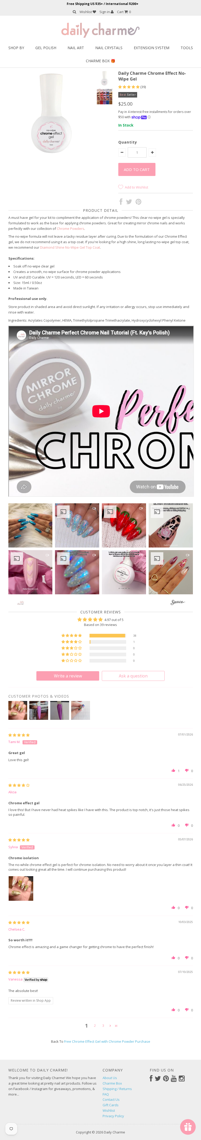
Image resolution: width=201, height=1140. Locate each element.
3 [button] (103, 1025)
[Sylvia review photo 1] (21, 888)
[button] (129, 86)
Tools (187, 47)
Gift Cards (111, 1105)
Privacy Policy (113, 1116)
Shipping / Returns (117, 1088)
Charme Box (112, 1083)
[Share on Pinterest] (138, 203)
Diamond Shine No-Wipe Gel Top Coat (70, 247)
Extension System (151, 47)
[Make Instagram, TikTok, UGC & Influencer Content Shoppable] (178, 603)
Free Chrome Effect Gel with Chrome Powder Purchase (107, 1041)
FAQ (106, 1094)
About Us (110, 1077)
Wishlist (86, 11)
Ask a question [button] (133, 676)
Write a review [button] (68, 676)
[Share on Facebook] (121, 203)
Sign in (105, 11)
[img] (19, 735)
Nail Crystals (108, 47)
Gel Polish (45, 47)
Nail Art (76, 47)
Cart (124, 11)
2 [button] (95, 1025)
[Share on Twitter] (129, 203)
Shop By (16, 47)
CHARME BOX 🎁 (100, 60)
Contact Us (111, 1099)
